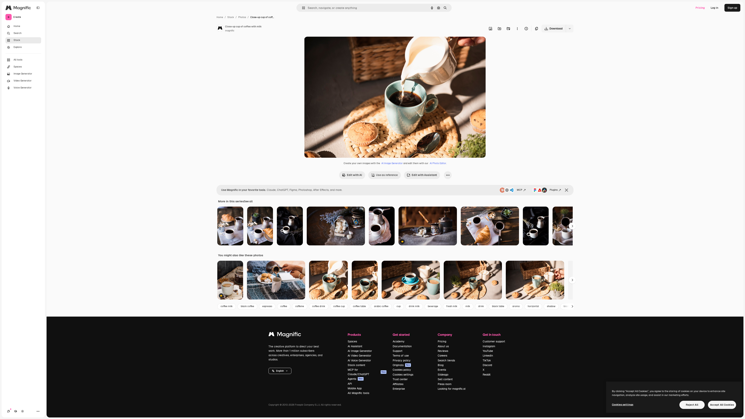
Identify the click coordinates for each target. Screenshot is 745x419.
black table (498, 306)
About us (443, 346)
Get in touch (492, 334)
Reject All (692, 404)
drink (481, 306)
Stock (230, 17)
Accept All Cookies (722, 404)
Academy (399, 341)
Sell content (445, 379)
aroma (516, 306)
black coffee (247, 306)
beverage (433, 306)
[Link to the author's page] (220, 29)
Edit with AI (354, 175)
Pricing (700, 8)
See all (248, 201)
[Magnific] (285, 335)
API (350, 383)
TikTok (487, 360)
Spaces (352, 341)
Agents (355, 379)
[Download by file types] (569, 28)
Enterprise (399, 388)
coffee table (359, 306)
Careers (442, 355)
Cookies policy (402, 369)
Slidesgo (443, 374)
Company (445, 334)
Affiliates (398, 384)
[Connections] (8, 411)
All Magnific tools (358, 393)
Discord (487, 365)
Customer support (494, 341)
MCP (519, 189)
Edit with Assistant (424, 175)
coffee (283, 306)
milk (467, 306)
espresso (267, 306)
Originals (401, 365)
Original (329, 44)
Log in (714, 8)
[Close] (566, 190)
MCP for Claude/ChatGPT (367, 372)
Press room (444, 384)
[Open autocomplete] (302, 7)
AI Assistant (355, 346)
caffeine (299, 306)
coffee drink (318, 306)
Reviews (443, 351)
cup (399, 306)
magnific (229, 30)
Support (397, 351)
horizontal (533, 306)
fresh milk (451, 306)
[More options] (517, 28)
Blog (441, 365)
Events (442, 369)
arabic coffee (381, 306)
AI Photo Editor (438, 163)
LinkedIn (488, 355)
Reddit (486, 374)
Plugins (554, 189)
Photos (242, 17)
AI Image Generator (392, 163)
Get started (401, 334)
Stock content (356, 365)
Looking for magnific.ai (451, 388)
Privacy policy (402, 360)
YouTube (488, 351)
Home (220, 17)
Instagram (489, 346)
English (280, 370)
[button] (280, 371)
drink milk (414, 306)
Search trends (446, 360)
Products (354, 334)
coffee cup (339, 306)
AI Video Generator (359, 355)
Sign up (732, 8)
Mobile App (355, 388)
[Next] (572, 226)
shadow (551, 306)
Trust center (400, 379)
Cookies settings (403, 374)
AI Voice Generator (359, 360)
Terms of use (401, 355)
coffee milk (227, 306)
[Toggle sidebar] (38, 8)
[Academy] (15, 411)
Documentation (402, 346)
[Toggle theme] (22, 411)
